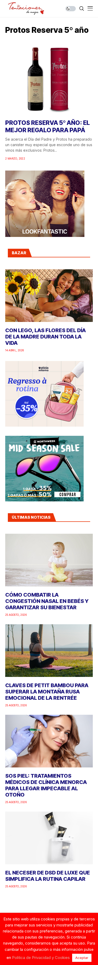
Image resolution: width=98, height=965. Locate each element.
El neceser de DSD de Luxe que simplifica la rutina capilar (47, 875)
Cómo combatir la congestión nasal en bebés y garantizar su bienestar (47, 601)
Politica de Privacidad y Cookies (41, 957)
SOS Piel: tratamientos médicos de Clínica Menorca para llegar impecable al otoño (46, 785)
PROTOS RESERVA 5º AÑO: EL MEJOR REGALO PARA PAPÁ (47, 126)
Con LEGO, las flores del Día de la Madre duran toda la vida (45, 336)
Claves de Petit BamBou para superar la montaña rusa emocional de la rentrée (46, 691)
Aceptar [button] (81, 958)
